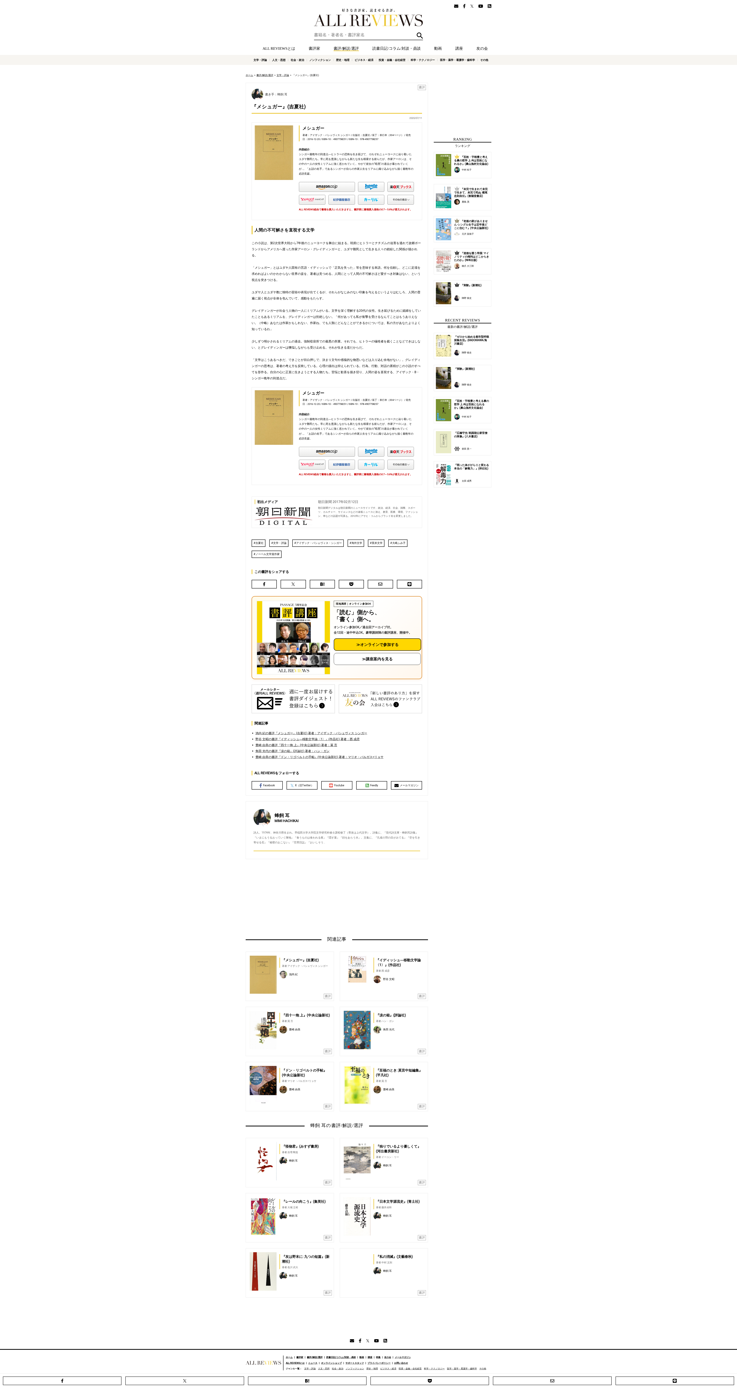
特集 (378, 1357)
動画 (438, 48)
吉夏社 (259, 542)
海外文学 (356, 542)
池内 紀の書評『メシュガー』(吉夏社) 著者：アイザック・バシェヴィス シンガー (311, 733)
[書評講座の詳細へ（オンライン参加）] (293, 638)
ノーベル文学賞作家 (267, 554)
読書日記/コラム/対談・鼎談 (396, 48)
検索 (420, 35)
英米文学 (377, 542)
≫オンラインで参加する (377, 644)
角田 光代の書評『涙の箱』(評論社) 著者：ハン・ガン (292, 751)
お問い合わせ (401, 1363)
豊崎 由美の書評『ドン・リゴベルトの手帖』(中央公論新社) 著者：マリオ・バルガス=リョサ (319, 757)
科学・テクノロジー (423, 59)
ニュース (312, 1363)
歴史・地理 (342, 59)
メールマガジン (409, 785)
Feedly (374, 785)
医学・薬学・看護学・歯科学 (457, 59)
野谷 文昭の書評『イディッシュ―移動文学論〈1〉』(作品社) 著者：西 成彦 (307, 739)
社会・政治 (297, 59)
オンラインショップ (331, 1363)
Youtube (339, 785)
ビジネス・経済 (364, 59)
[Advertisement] (300, 897)
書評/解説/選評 (346, 48)
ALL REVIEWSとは (279, 48)
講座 (459, 48)
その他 (484, 59)
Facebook (269, 785)
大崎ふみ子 (399, 542)
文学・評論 (260, 59)
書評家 (314, 48)
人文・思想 (279, 59)
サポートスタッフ (354, 1363)
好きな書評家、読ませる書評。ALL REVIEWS (368, 17)
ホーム (249, 75)
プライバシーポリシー (379, 1363)
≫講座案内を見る (377, 659)
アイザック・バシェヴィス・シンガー (319, 542)
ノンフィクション (320, 59)
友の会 (482, 48)
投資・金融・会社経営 (392, 59)
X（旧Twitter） (304, 785)
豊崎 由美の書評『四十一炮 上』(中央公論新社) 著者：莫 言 (296, 745)
